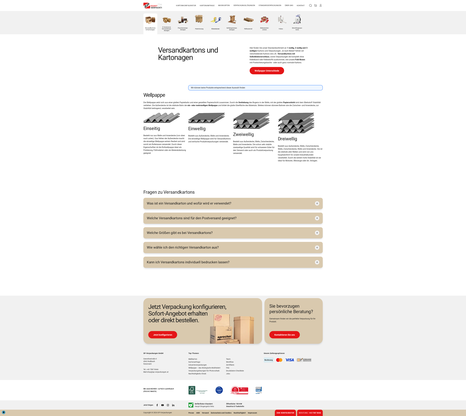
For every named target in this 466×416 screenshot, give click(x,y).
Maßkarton (192, 359)
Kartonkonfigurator (186, 5)
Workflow (230, 362)
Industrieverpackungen (197, 365)
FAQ (227, 368)
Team (228, 359)
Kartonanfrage (207, 5)
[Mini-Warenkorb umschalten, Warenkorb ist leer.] (315, 5)
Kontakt (301, 5)
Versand (205, 413)
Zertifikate (230, 365)
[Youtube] (162, 405)
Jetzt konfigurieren (162, 335)
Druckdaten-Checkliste (235, 371)
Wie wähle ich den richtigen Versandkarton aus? (183, 247)
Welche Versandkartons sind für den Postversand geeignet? (191, 218)
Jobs (228, 374)
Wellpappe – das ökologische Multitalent (204, 368)
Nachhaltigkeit (240, 413)
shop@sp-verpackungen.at (157, 372)
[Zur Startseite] (152, 5)
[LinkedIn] (173, 405)
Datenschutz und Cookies (221, 413)
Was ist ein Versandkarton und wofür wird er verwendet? (189, 203)
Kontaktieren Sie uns (284, 335)
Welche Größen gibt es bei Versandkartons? (180, 233)
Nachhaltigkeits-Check (197, 374)
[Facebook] (157, 405)
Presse (191, 413)
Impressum (252, 413)
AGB (198, 413)
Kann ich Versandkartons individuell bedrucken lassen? (188, 262)
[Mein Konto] (321, 5)
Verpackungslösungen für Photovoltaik (204, 371)
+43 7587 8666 (152, 369)
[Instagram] (167, 405)
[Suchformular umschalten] (310, 5)
